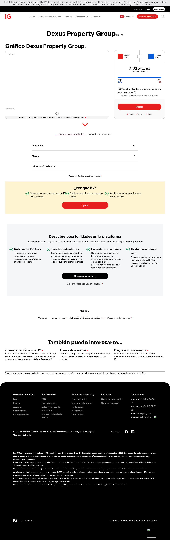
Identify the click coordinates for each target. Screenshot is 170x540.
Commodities (19, 410)
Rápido (131, 114)
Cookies (17, 435)
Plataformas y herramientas (50, 16)
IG (14, 431)
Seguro (140, 114)
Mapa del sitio (23, 431)
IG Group (113, 520)
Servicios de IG (49, 394)
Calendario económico (112, 399)
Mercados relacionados (99, 134)
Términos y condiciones (43, 431)
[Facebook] (126, 431)
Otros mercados (21, 414)
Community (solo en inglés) (81, 431)
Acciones (17, 406)
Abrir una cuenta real (147, 16)
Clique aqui (145, 417)
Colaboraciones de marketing (142, 520)
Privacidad (61, 431)
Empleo (123, 520)
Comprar (158, 55)
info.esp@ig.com (144, 413)
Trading (32, 16)
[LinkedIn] (132, 431)
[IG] (8, 16)
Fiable (150, 114)
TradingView (77, 406)
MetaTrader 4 (78, 414)
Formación (96, 16)
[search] (163, 16)
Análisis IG (106, 394)
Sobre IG (68, 16)
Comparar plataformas (82, 403)
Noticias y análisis (109, 403)
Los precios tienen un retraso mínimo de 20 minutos (139, 95)
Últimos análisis (82, 16)
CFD (44, 399)
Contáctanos (137, 394)
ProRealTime (77, 410)
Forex (16, 399)
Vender (126, 55)
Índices (16, 403)
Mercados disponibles (24, 394)
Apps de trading (79, 399)
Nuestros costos (49, 403)
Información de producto (71, 134)
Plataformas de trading (82, 394)
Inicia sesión (159, 9)
